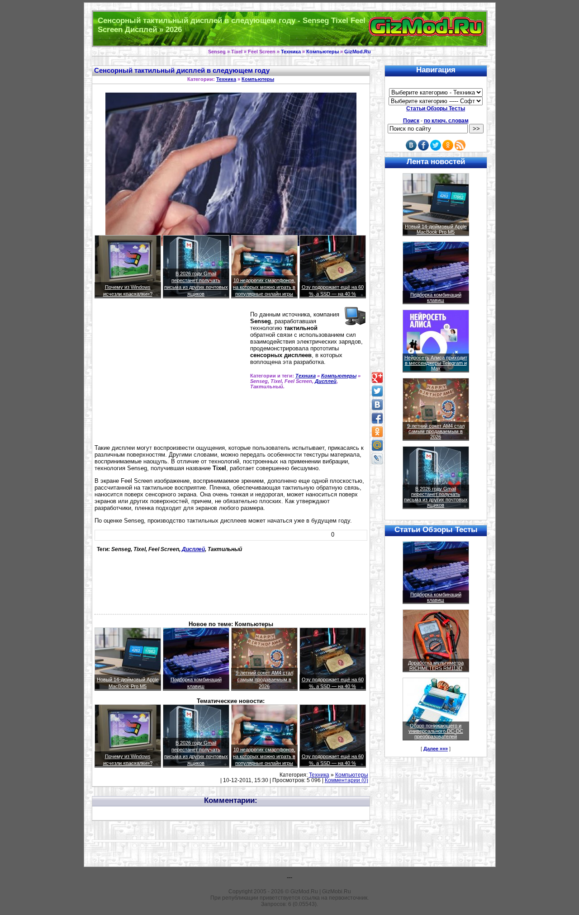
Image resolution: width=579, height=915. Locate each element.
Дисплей (326, 381)
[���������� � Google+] (377, 377)
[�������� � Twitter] (377, 391)
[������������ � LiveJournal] (377, 458)
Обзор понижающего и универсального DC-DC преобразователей (435, 731)
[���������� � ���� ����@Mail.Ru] (377, 445)
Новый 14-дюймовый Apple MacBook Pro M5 (436, 229)
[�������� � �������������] (377, 431)
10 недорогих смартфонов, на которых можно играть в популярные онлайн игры (264, 287)
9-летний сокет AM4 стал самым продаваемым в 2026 (264, 679)
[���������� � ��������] (377, 404)
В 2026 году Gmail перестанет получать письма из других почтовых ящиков (436, 497)
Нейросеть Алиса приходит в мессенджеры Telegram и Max (435, 363)
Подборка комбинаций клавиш (435, 297)
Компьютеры (322, 51)
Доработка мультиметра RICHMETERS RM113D (436, 665)
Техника (291, 51)
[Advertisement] (171, 375)
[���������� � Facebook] (377, 418)
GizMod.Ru (357, 51)
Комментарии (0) (346, 780)
